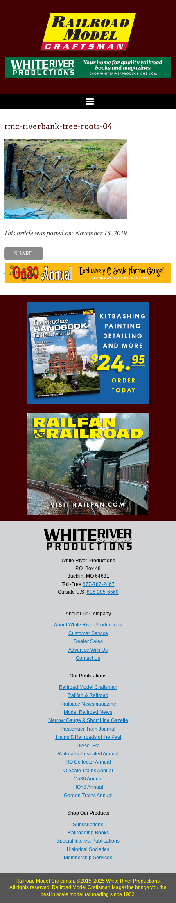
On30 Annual (88, 779)
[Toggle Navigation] (88, 101)
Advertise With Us (88, 650)
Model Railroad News (88, 712)
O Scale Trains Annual (88, 770)
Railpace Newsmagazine (88, 704)
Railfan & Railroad (88, 695)
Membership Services (88, 858)
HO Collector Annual (88, 762)
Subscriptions (88, 824)
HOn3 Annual (88, 787)
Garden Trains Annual (88, 795)
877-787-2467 (99, 584)
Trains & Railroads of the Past (88, 737)
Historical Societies (88, 849)
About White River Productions (88, 625)
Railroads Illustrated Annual (88, 754)
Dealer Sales (88, 641)
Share (23, 253)
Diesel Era (88, 746)
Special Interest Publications (88, 841)
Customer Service (88, 633)
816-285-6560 (103, 592)
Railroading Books (88, 833)
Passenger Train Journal (88, 729)
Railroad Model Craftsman (88, 687)
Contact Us (88, 658)
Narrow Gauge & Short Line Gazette (88, 720)
